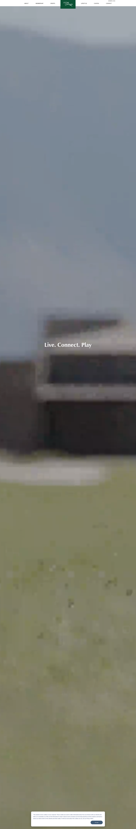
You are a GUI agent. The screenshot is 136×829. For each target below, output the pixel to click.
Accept (96, 822)
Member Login (111, 1)
